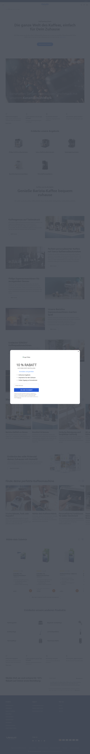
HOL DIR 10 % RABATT (26, 390)
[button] (78, 351)
